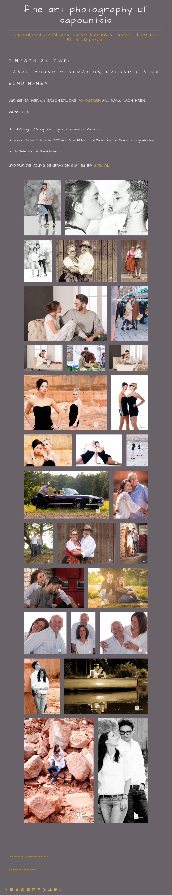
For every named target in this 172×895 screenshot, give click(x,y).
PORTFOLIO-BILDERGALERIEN (41, 35)
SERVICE (124, 35)
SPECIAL (102, 165)
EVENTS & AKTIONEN (92, 35)
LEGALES (146, 35)
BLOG (72, 40)
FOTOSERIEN (89, 100)
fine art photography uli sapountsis (86, 15)
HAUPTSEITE (94, 40)
